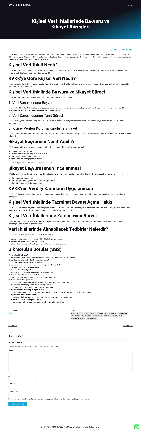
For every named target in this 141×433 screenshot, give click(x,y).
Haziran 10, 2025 (126, 50)
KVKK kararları (123, 313)
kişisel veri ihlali (77, 313)
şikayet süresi (86, 316)
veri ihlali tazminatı (78, 318)
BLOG (130, 5)
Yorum (11, 350)
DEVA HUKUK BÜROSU (19, 5)
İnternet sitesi (13, 391)
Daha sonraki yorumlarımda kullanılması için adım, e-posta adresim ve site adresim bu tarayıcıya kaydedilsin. (51, 399)
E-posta (11, 383)
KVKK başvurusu (110, 313)
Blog (10, 313)
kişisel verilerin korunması (94, 313)
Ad (10, 376)
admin (115, 50)
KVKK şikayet (75, 316)
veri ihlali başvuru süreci (113, 316)
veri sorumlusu (92, 318)
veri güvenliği (97, 316)
